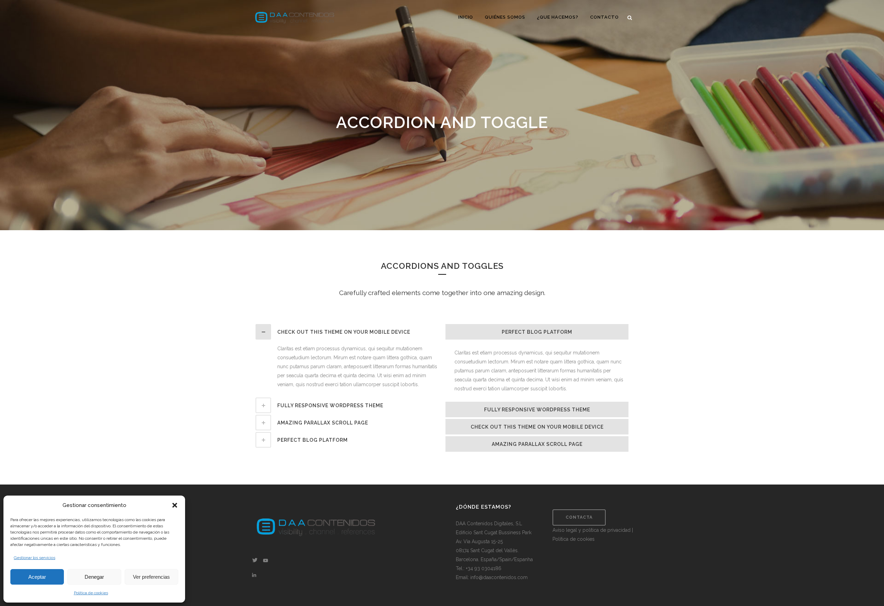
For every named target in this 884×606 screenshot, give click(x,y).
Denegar (94, 577)
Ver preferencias (151, 577)
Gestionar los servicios (34, 557)
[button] (174, 505)
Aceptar (37, 577)
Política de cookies (91, 592)
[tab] (347, 332)
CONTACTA (579, 517)
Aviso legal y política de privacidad (592, 530)
